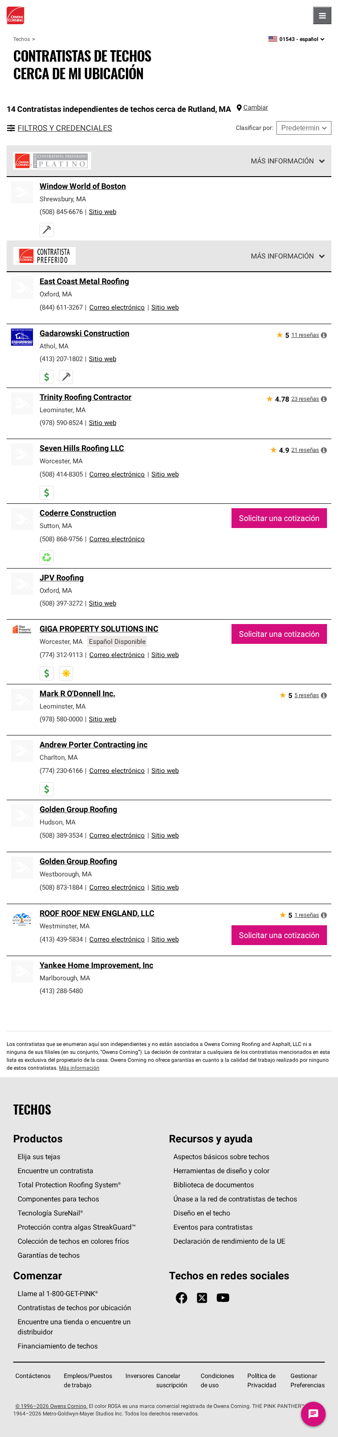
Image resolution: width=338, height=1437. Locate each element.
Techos (21, 39)
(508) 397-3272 (61, 603)
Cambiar (255, 107)
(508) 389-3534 (61, 835)
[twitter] (202, 1298)
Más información (282, 160)
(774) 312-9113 (61, 654)
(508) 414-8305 (61, 474)
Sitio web (102, 211)
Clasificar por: (254, 128)
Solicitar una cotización (279, 518)
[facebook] (181, 1298)
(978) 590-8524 (61, 422)
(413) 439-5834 (61, 939)
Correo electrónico (117, 307)
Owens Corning (15, 15)
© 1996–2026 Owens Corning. (51, 1406)
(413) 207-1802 (61, 359)
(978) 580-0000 (61, 719)
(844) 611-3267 (61, 307)
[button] (324, 335)
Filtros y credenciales (65, 128)
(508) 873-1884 (61, 887)
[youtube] (223, 1298)
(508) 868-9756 (61, 539)
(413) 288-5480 (61, 990)
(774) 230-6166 (61, 770)
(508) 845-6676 (61, 211)
